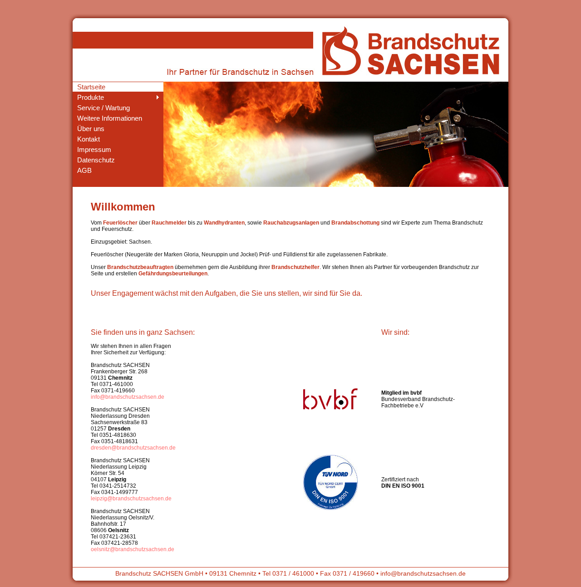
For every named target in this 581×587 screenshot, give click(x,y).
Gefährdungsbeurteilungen (172, 273)
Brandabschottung (355, 223)
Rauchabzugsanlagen (291, 223)
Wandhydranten (224, 223)
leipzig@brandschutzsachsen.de (131, 498)
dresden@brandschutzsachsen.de (133, 448)
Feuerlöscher (120, 223)
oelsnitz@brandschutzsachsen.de (132, 549)
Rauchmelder (169, 223)
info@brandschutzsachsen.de (127, 397)
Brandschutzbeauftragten (140, 267)
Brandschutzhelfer (295, 267)
